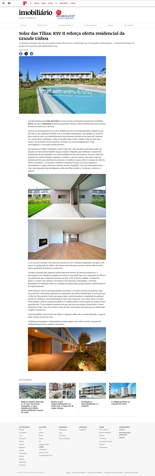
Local (21, 435)
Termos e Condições (79, 472)
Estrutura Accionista (131, 472)
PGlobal (21, 459)
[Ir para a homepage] (25, 3)
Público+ (102, 444)
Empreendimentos (65, 25)
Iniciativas (62, 435)
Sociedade (22, 432)
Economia (22, 438)
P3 (56, 3)
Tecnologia (22, 453)
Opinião (110, 25)
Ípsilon (36, 3)
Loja (60, 432)
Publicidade (103, 447)
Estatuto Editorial (105, 432)
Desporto (22, 447)
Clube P (73, 3)
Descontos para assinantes (125, 434)
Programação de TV (46, 455)
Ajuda (68, 472)
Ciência (21, 450)
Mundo (21, 441)
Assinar (122, 430)
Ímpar (44, 3)
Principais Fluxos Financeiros (113, 472)
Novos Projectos (64, 438)
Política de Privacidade (94, 472)
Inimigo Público (44, 444)
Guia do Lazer (44, 452)
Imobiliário (82, 430)
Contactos (102, 438)
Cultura (21, 444)
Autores (101, 435)
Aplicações (63, 430)
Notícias (23, 25)
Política (21, 430)
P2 (31, 3)
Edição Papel (42, 25)
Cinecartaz (63, 3)
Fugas (50, 3)
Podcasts (22, 465)
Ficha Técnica (104, 430)
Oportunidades (90, 25)
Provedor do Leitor (105, 441)
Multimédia (128, 25)
